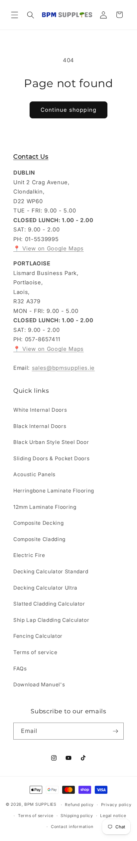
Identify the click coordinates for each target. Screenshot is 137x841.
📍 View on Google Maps (48, 248)
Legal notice (113, 815)
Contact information (72, 826)
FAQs (20, 668)
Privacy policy (116, 804)
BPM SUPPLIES (40, 804)
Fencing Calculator (38, 636)
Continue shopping (68, 109)
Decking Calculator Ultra (45, 588)
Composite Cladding (39, 539)
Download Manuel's (39, 684)
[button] (15, 15)
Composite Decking (38, 523)
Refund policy (79, 804)
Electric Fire (29, 555)
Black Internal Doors (39, 426)
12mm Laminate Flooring (44, 507)
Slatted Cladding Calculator (49, 604)
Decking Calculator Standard (50, 571)
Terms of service (35, 652)
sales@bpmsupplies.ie (63, 367)
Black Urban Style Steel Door (51, 442)
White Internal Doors (40, 410)
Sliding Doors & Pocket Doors (51, 458)
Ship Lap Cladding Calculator (51, 620)
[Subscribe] (115, 731)
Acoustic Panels (34, 474)
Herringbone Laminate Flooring (53, 491)
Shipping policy (77, 815)
